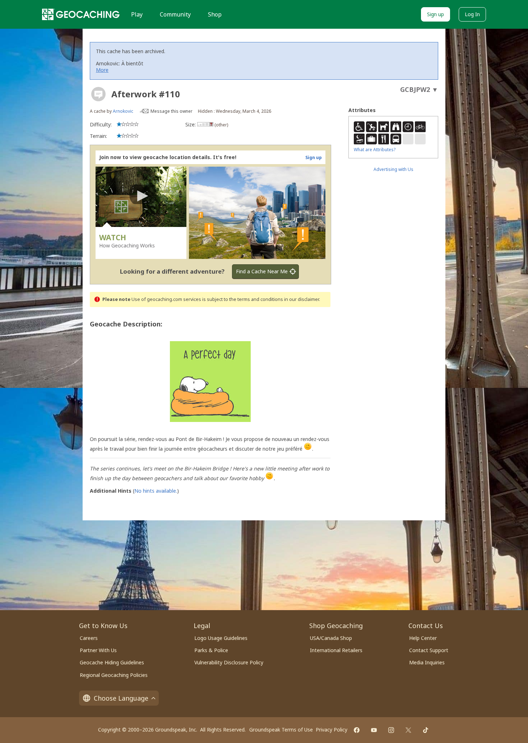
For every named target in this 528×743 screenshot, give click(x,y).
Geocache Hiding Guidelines (112, 662)
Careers (89, 638)
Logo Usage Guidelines (220, 638)
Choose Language (121, 698)
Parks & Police (211, 650)
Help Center (423, 638)
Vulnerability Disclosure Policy (228, 662)
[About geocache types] (98, 94)
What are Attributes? (374, 150)
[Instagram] (391, 730)
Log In (472, 14)
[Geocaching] (81, 14)
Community (175, 14)
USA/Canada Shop (331, 638)
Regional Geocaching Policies (114, 675)
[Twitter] (408, 730)
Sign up (435, 14)
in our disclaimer (301, 299)
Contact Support (428, 650)
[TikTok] (425, 730)
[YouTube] (374, 730)
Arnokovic (123, 111)
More (102, 69)
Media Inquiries (427, 662)
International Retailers (336, 650)
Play (137, 14)
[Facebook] (356, 730)
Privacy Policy (331, 729)
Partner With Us (98, 650)
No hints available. (155, 490)
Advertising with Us (393, 169)
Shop (215, 14)
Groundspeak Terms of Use (281, 729)
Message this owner (171, 111)
